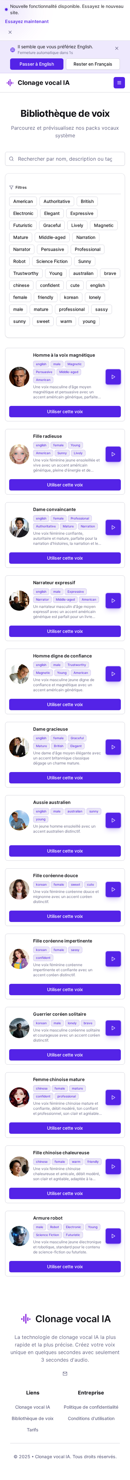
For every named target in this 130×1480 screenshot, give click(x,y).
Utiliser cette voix (65, 379)
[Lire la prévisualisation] (113, 344)
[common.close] (10, 32)
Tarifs (32, 1397)
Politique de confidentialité (91, 1374)
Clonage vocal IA (32, 1374)
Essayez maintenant (27, 21)
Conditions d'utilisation (91, 1385)
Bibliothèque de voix (33, 1385)
